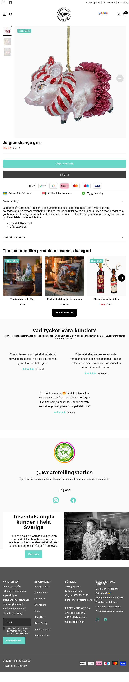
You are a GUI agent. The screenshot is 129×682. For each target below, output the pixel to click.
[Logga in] (118, 14)
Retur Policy (40, 623)
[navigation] (7, 31)
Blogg (37, 611)
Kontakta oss (41, 592)
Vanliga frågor (41, 586)
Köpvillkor (39, 617)
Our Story (39, 598)
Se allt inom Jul (64, 312)
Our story (123, 2)
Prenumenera (14, 640)
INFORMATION (42, 581)
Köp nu (64, 174)
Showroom (109, 2)
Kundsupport (93, 2)
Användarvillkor (42, 629)
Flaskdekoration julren (107, 299)
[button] (120, 78)
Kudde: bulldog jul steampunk (64, 299)
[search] (11, 14)
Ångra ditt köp (41, 635)
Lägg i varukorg (64, 163)
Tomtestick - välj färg (22, 299)
